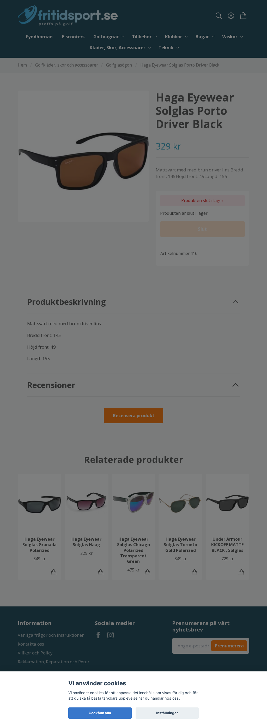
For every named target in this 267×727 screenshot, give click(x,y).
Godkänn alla (100, 713)
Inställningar (167, 713)
